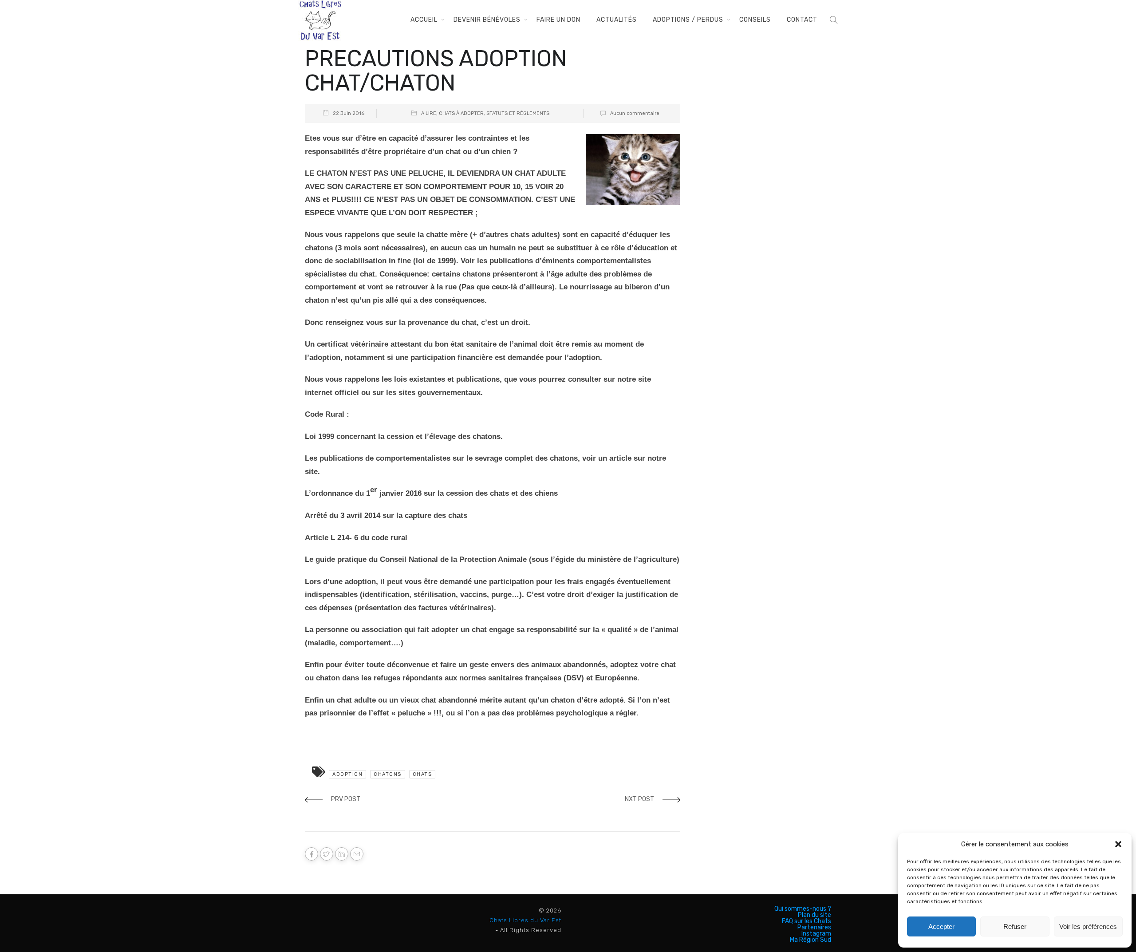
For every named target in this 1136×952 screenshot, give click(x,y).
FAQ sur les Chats (806, 921)
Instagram (816, 934)
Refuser (1014, 926)
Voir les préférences (1088, 926)
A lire (428, 113)
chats (422, 774)
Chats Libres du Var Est (525, 920)
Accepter (941, 926)
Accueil (424, 20)
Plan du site (814, 915)
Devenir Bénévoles (487, 20)
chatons (388, 774)
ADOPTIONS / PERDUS (688, 20)
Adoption (347, 774)
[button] (1118, 844)
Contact (802, 20)
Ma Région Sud (810, 940)
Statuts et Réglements (517, 113)
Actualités (616, 20)
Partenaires (814, 927)
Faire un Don (558, 20)
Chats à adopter (461, 113)
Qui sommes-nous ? (802, 909)
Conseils (755, 20)
